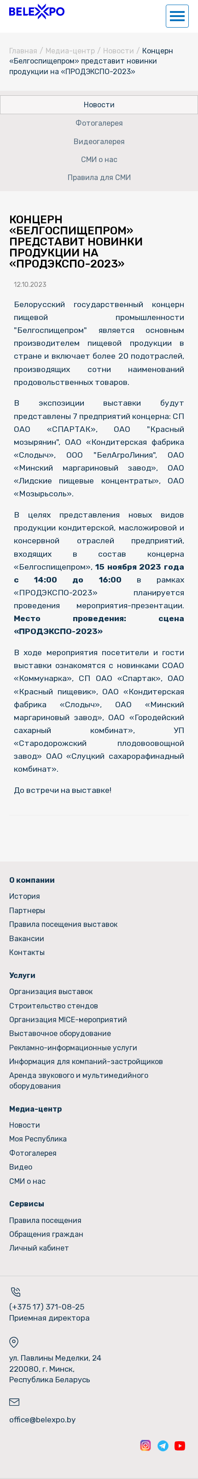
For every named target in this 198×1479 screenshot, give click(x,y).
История (24, 896)
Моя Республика (38, 1139)
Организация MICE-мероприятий (68, 1019)
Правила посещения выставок (63, 924)
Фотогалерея (99, 123)
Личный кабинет (39, 1248)
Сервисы (26, 1204)
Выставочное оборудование (60, 1033)
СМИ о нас (99, 159)
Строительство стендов (53, 1006)
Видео (20, 1167)
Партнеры (27, 910)
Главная (23, 51)
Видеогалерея (99, 141)
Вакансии (26, 938)
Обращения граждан (46, 1234)
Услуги (22, 975)
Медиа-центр (70, 51)
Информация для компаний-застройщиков (86, 1061)
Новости (118, 51)
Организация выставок (51, 991)
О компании (32, 880)
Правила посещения (45, 1220)
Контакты (27, 952)
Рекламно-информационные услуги (73, 1047)
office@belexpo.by (42, 1419)
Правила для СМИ (99, 177)
